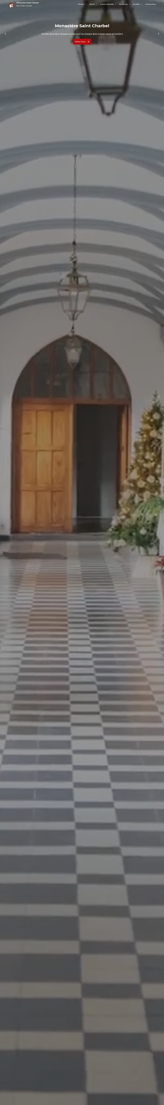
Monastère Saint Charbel (27, 2)
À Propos (81, 4)
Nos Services (123, 4)
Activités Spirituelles (107, 4)
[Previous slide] (5, 33)
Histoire (92, 4)
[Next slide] (158, 33)
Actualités (136, 4)
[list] (82, 33)
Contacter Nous (150, 4)
